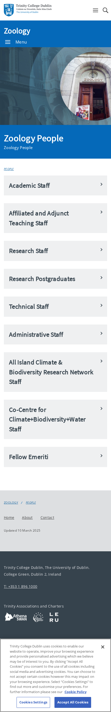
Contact (47, 517)
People (9, 169)
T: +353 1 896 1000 (20, 586)
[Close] (102, 647)
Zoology (17, 31)
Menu (21, 42)
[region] (55, 675)
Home (9, 517)
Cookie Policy (75, 691)
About (27, 517)
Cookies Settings (33, 702)
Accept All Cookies (72, 702)
